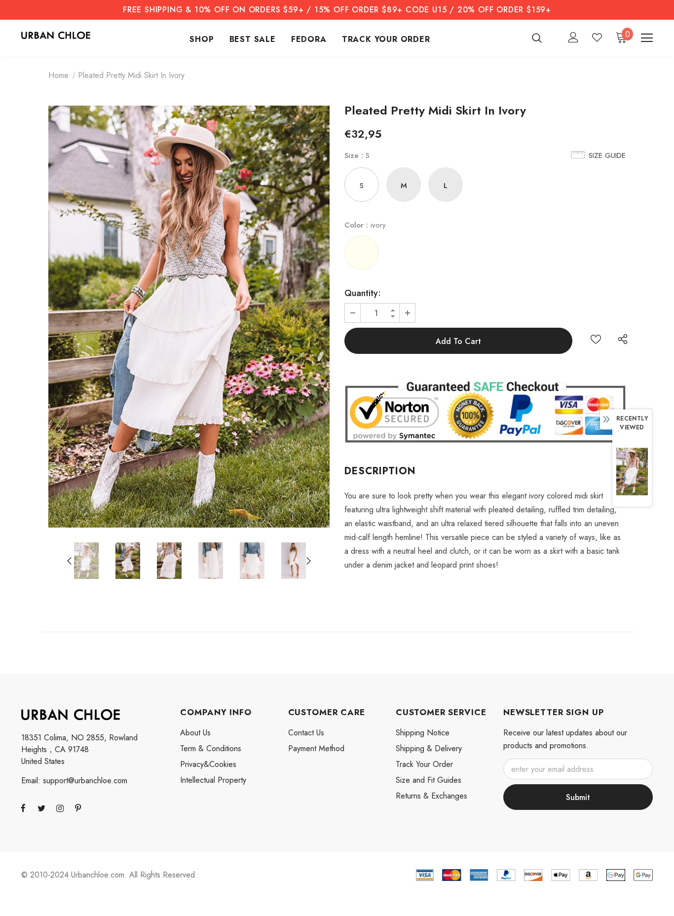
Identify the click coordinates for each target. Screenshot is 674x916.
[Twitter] (41, 808)
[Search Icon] (543, 37)
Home (58, 75)
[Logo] (55, 34)
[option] (189, 317)
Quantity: (362, 293)
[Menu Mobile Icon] (647, 38)
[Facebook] (23, 808)
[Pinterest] (78, 808)
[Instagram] (60, 808)
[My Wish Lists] (597, 37)
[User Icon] (573, 37)
